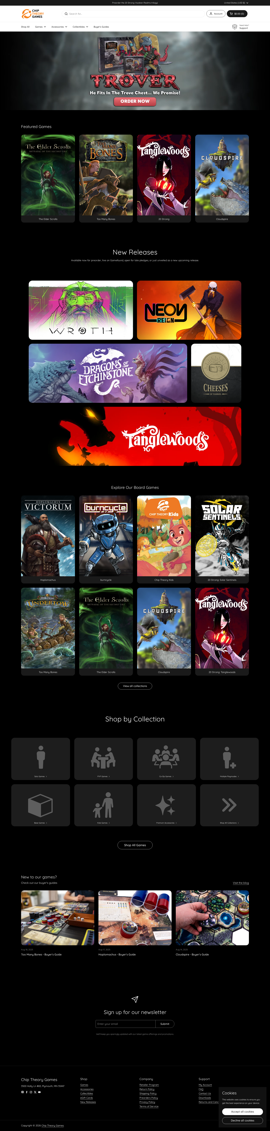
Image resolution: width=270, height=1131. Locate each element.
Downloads (205, 1097)
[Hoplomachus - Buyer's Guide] (135, 917)
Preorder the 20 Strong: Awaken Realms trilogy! (135, 3)
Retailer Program (149, 1084)
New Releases (88, 1101)
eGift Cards (86, 1097)
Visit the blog (241, 882)
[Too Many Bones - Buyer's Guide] (57, 917)
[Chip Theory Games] (33, 13)
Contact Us (205, 1093)
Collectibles (86, 1093)
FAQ (201, 1089)
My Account (205, 1084)
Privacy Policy (147, 1101)
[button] (237, 13)
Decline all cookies (242, 1120)
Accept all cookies (242, 1111)
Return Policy (147, 1089)
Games (84, 1084)
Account (218, 13)
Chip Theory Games (52, 1125)
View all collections (135, 686)
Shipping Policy (148, 1093)
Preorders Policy (149, 1097)
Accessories (87, 1089)
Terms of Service (149, 1106)
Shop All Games (135, 845)
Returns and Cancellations (213, 1101)
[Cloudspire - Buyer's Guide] (212, 917)
